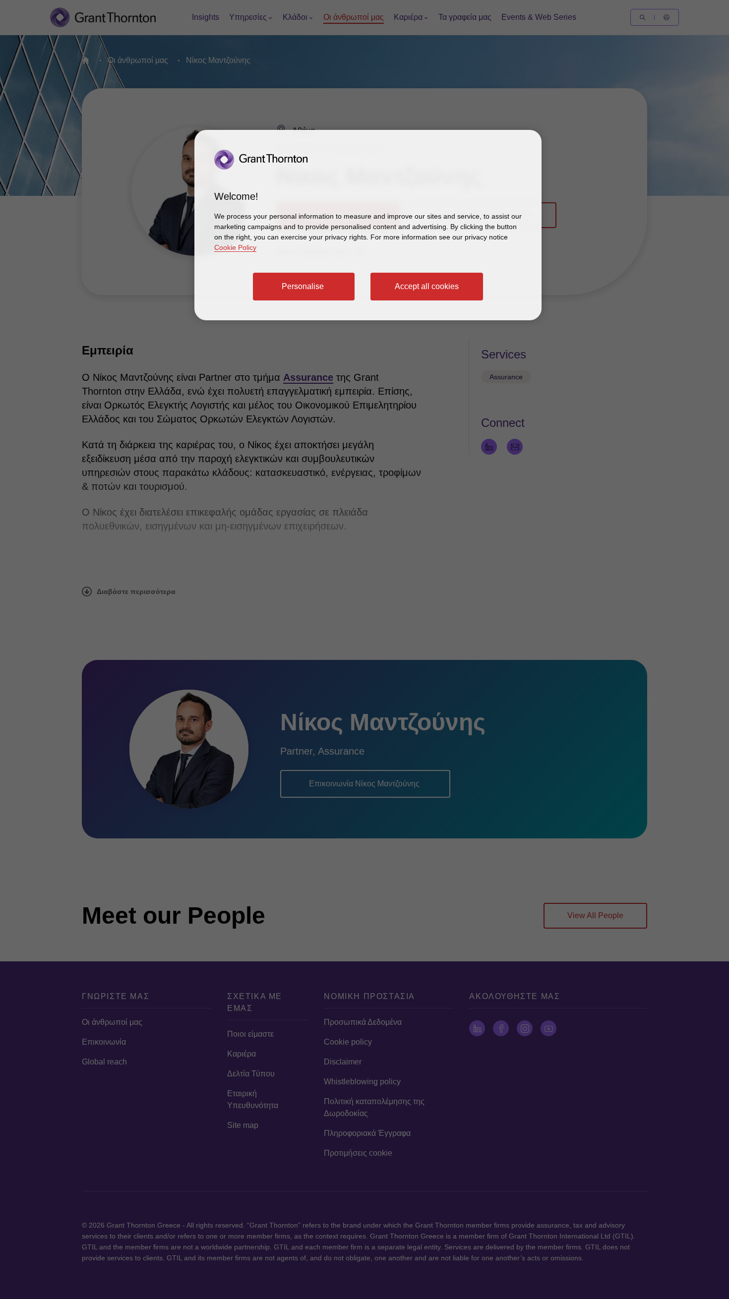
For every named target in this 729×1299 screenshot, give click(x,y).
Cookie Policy (235, 247)
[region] (368, 225)
